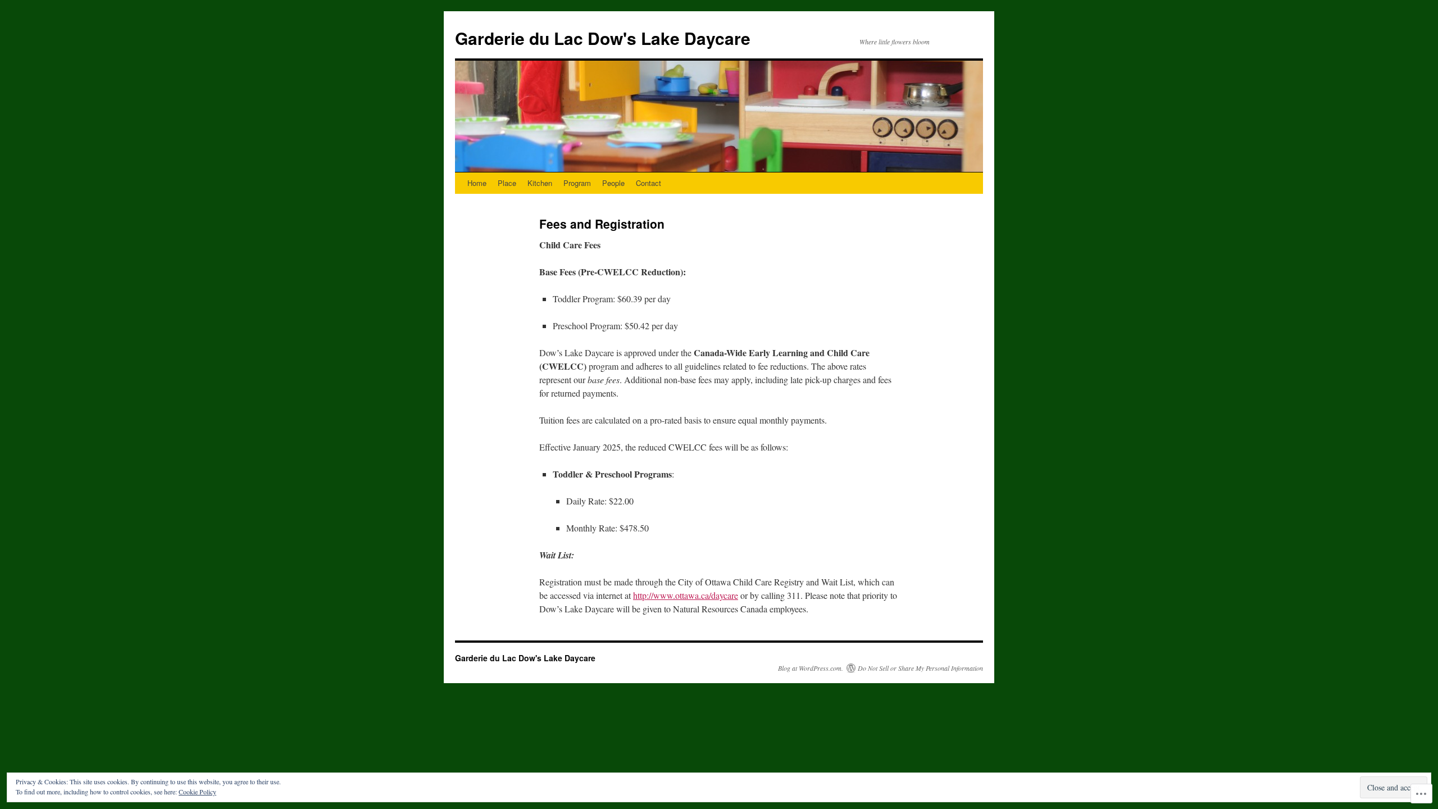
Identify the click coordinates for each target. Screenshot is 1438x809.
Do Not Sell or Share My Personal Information (920, 667)
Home (476, 183)
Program (577, 183)
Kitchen (539, 183)
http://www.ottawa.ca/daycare (685, 595)
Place (507, 183)
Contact (648, 183)
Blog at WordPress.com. (810, 667)
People (613, 183)
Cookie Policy (197, 791)
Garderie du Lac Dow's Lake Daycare (602, 38)
